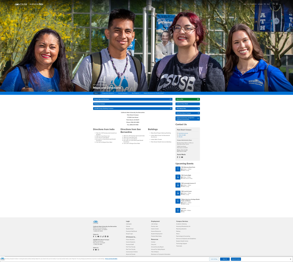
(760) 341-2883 (182, 135)
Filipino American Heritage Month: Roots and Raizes (190, 200)
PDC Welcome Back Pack (188, 167)
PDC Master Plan (181, 108)
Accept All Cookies (236, 259)
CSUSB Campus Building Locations (103, 108)
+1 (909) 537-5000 (98, 231)
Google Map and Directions (101, 99)
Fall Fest (183, 208)
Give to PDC (180, 99)
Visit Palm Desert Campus (184, 113)
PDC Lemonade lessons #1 (188, 183)
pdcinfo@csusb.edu (183, 133)
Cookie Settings (214, 259)
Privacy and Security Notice (111, 258)
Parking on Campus (99, 104)
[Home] (21, 4)
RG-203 (180, 137)
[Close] (290, 259)
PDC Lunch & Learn (186, 191)
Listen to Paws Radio (182, 104)
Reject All (225, 259)
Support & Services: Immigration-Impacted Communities (186, 118)
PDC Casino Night (186, 175)
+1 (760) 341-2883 (97, 244)
